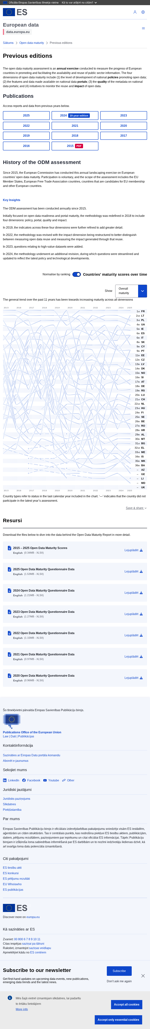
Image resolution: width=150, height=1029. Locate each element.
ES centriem (38, 952)
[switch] (44, 274)
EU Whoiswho (12, 884)
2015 (74, 145)
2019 (26, 135)
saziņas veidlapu (40, 948)
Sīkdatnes (9, 804)
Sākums (8, 42)
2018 (75, 135)
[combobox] (131, 291)
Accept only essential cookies (118, 1019)
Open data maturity (31, 42)
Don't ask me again (119, 981)
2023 (123, 115)
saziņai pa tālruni (33, 943)
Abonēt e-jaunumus (15, 760)
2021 (75, 125)
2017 (123, 135)
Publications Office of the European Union (32, 732)
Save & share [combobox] (135, 508)
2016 (26, 145)
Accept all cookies (126, 1004)
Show (108, 290)
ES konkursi (11, 873)
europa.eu (33, 917)
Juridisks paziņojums (16, 798)
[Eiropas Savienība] (15, 12)
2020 (123, 125)
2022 (26, 125)
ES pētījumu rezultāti (16, 878)
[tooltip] (139, 470)
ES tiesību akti (12, 867)
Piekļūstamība (12, 809)
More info (22, 1009)
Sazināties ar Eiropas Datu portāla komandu (31, 755)
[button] (143, 12)
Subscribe (119, 971)
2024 (74, 115)
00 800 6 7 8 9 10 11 (27, 939)
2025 (26, 115)
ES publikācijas (13, 889)
